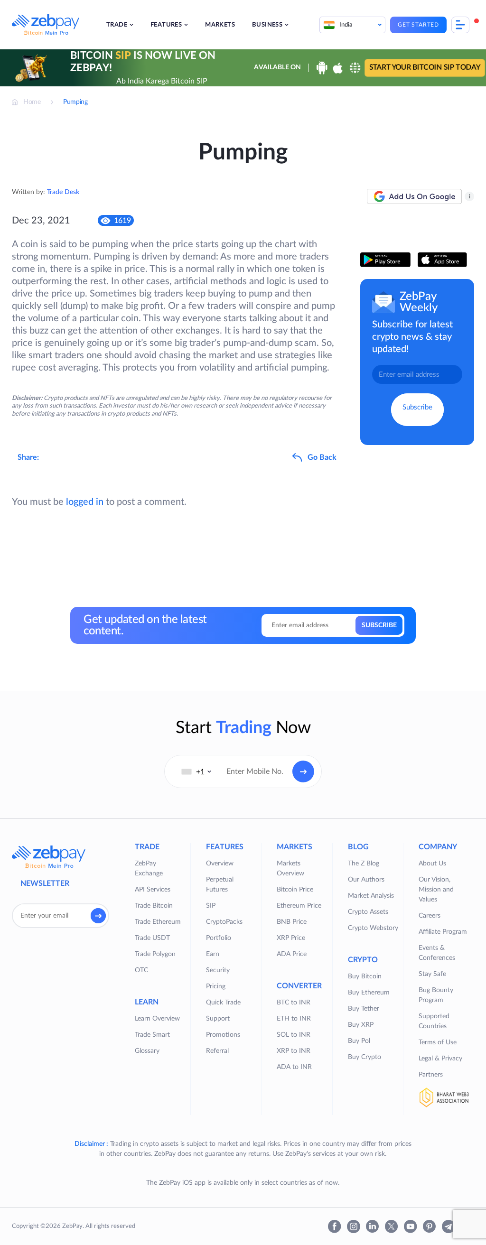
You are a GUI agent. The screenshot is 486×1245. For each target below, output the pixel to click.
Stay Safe (432, 974)
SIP (210, 905)
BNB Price (292, 922)
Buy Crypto (364, 1057)
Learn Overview (157, 1018)
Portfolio (218, 938)
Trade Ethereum (158, 922)
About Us (432, 863)
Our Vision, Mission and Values (436, 889)
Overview (220, 863)
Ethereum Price (299, 905)
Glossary (147, 1051)
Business (267, 25)
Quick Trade (223, 1002)
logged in (84, 502)
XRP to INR (293, 1051)
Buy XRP (361, 1025)
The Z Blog (363, 863)
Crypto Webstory (373, 928)
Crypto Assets (368, 912)
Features (166, 25)
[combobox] (196, 771)
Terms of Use (438, 1042)
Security (218, 970)
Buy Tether (363, 1008)
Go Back (322, 457)
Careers (429, 915)
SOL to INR (293, 1034)
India (346, 25)
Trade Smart (152, 1034)
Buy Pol (359, 1041)
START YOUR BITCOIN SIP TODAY (424, 67)
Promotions (223, 1034)
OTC (141, 970)
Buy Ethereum (369, 992)
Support (218, 1018)
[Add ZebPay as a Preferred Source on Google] (414, 196)
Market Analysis (371, 895)
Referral (217, 1051)
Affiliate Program (443, 932)
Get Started (418, 25)
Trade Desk (63, 192)
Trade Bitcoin (154, 905)
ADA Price (292, 954)
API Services (152, 889)
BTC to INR (293, 1002)
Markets (220, 25)
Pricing (215, 986)
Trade (116, 25)
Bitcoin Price (295, 889)
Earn (212, 954)
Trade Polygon (155, 954)
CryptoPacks (224, 922)
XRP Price (291, 938)
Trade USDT (152, 938)
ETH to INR (294, 1018)
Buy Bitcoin (365, 976)
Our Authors (366, 879)
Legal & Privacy (440, 1058)
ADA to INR (294, 1067)
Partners (431, 1074)
